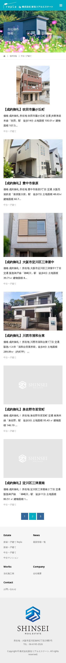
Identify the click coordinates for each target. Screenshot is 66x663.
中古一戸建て (10, 131)
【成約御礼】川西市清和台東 (24, 335)
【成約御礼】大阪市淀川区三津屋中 (29, 262)
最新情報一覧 (39, 541)
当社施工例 (9, 573)
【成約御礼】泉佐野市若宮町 (24, 409)
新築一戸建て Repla (13, 541)
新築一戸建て (10, 547)
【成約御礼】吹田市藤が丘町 (24, 109)
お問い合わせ (10, 589)
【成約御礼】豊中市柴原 (21, 183)
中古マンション (11, 557)
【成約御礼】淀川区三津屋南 (24, 483)
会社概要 (37, 573)
